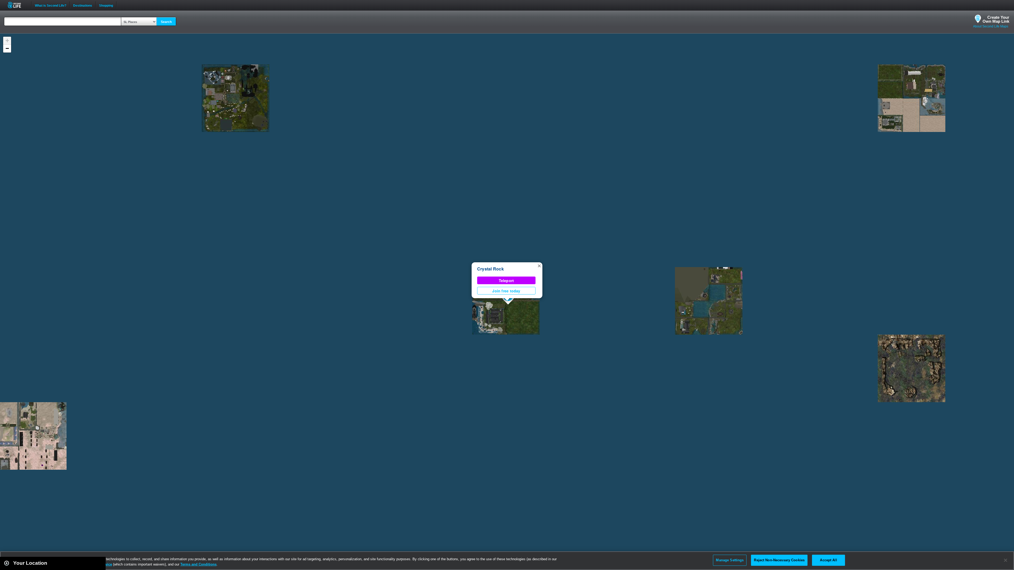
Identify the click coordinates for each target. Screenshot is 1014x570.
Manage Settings (730, 560)
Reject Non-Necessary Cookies (779, 560)
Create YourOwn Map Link (996, 19)
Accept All (828, 560)
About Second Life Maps (990, 26)
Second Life (17, 4)
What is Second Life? (50, 5)
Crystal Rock (490, 269)
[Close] (1005, 560)
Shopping (106, 5)
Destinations (82, 5)
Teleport (506, 280)
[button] (539, 265)
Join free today (506, 290)
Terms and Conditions (198, 564)
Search (166, 22)
